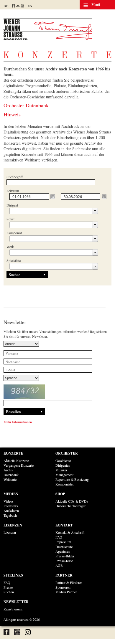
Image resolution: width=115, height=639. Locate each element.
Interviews (11, 505)
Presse (8, 587)
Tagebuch (10, 515)
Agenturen (62, 551)
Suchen (9, 592)
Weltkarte (10, 479)
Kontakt (64, 525)
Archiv (8, 470)
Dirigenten (62, 465)
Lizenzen (13, 525)
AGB (59, 565)
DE (6, 5)
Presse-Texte (64, 560)
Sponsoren (62, 587)
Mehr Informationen (18, 422)
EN (30, 5)
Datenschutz (64, 546)
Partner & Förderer (68, 582)
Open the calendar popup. (53, 196)
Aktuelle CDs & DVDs (71, 501)
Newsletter (16, 601)
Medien (11, 493)
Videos (9, 501)
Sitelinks (13, 575)
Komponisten (64, 484)
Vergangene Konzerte (19, 465)
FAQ (58, 537)
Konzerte (13, 453)
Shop (60, 493)
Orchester (66, 453)
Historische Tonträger (70, 505)
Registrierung (13, 609)
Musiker (61, 470)
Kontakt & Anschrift (69, 532)
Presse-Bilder (64, 556)
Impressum (63, 541)
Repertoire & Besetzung (72, 479)
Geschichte (63, 460)
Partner (64, 575)
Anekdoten (11, 510)
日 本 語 (18, 5)
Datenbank (11, 474)
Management (64, 474)
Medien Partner (66, 592)
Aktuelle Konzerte (16, 460)
